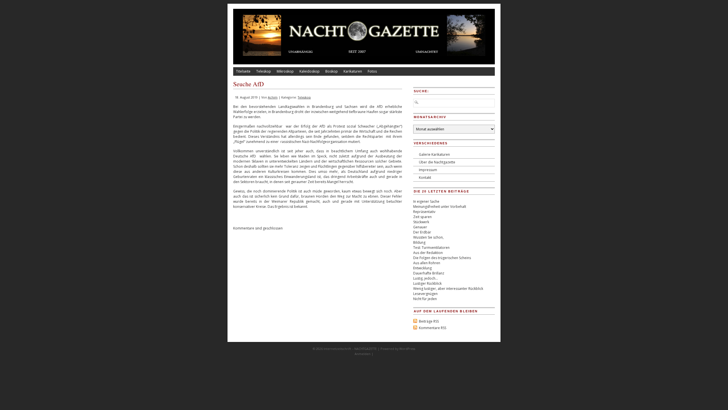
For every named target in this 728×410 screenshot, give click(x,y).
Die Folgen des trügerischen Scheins (442, 257)
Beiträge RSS (429, 321)
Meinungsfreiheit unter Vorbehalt (439, 206)
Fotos (372, 71)
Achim (273, 97)
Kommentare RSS (432, 327)
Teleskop (263, 71)
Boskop (331, 71)
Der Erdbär (422, 232)
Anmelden (363, 354)
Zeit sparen (422, 216)
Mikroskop (285, 71)
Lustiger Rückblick (427, 283)
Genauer (420, 227)
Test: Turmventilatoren (431, 247)
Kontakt (425, 177)
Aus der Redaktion (428, 252)
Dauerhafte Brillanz (428, 273)
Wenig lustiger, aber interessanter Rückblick (448, 288)
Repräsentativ (424, 211)
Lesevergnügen (425, 293)
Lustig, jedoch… (425, 278)
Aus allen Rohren (426, 263)
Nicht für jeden (425, 298)
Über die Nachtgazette (437, 162)
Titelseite (243, 71)
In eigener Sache (426, 201)
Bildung (419, 242)
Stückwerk (421, 222)
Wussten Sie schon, (428, 237)
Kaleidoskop (309, 71)
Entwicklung (422, 268)
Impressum (428, 169)
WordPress (407, 349)
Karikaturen (353, 71)
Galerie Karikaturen (434, 154)
